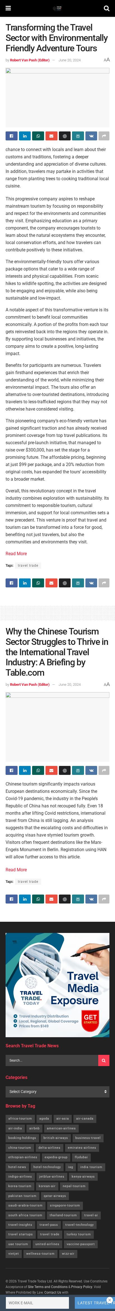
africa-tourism (20, 1118)
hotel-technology (47, 1167)
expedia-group (56, 1157)
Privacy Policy (81, 1287)
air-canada (85, 1118)
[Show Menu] (8, 8)
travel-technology (79, 1225)
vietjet (13, 1254)
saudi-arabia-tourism (25, 1205)
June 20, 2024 (70, 60)
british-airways (56, 1138)
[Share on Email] (51, 135)
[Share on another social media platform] (104, 135)
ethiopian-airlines (22, 1157)
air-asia (62, 1118)
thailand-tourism (63, 1215)
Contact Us (52, 1292)
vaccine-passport (81, 1244)
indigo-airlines (20, 1176)
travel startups (20, 1234)
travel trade (28, 566)
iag (70, 1167)
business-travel (88, 1138)
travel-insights (20, 1225)
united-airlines (47, 1244)
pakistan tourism (22, 1196)
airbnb (34, 1128)
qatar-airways (55, 1196)
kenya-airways (83, 1176)
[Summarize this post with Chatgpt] (65, 135)
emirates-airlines (82, 1148)
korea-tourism (20, 1186)
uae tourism (18, 1244)
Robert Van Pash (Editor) (30, 60)
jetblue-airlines (51, 1176)
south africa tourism (25, 1215)
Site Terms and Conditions (48, 1287)
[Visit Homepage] (57, 8)
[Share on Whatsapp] (38, 135)
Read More (16, 553)
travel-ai (91, 1215)
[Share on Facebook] (12, 135)
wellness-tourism (40, 1254)
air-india (15, 1128)
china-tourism (19, 1148)
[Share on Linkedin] (25, 135)
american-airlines (61, 1128)
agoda (44, 1118)
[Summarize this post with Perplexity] (78, 135)
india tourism (91, 1167)
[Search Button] (106, 8)
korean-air (47, 1186)
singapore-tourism (65, 1205)
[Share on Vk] (91, 135)
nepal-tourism (74, 1186)
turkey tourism (79, 1234)
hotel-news (17, 1167)
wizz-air (68, 1254)
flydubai (81, 1157)
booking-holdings (22, 1138)
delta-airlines (50, 1148)
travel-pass (49, 1225)
